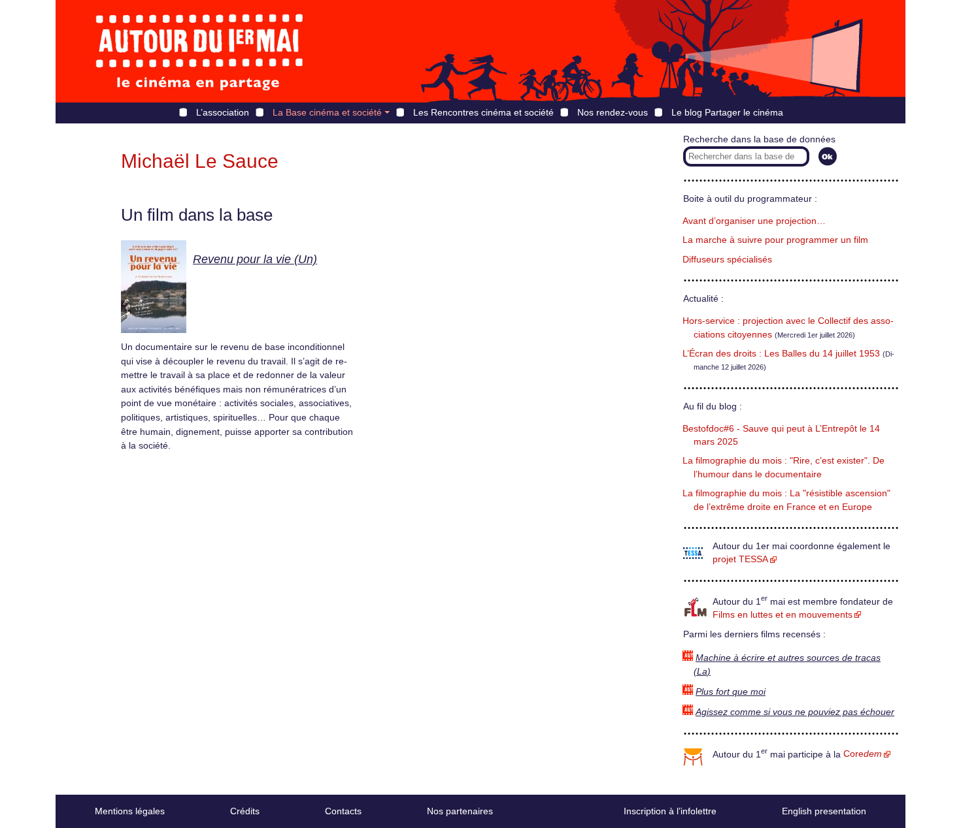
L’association (222, 112)
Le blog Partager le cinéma (727, 112)
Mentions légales (130, 811)
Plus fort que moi (731, 692)
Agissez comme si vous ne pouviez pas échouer (795, 712)
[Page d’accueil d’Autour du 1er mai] (199, 51)
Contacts (343, 811)
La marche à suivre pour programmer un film (775, 240)
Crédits (245, 811)
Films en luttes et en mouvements (782, 615)
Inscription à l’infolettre (670, 811)
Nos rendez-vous (612, 112)
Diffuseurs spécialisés (727, 259)
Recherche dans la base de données (759, 139)
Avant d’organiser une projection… (754, 221)
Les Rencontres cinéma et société (483, 112)
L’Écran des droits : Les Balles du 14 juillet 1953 (781, 353)
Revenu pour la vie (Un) (255, 259)
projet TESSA (740, 559)
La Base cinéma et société (327, 112)
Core (862, 754)
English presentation (824, 811)
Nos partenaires (460, 811)
